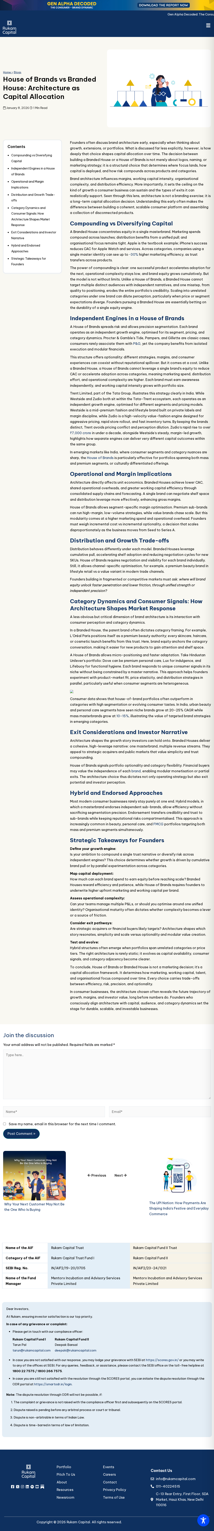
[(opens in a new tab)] (34, 1175)
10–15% (122, 716)
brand (136, 771)
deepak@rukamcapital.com (75, 1350)
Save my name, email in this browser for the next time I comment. (62, 1124)
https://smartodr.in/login (53, 1384)
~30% (133, 254)
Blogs (17, 72)
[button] (208, 25)
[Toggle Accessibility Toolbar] (203, 1520)
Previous (98, 1175)
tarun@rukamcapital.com (32, 1350)
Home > (8, 72)
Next (119, 1175)
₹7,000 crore (80, 433)
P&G (136, 343)
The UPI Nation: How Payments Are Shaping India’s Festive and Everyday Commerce (179, 1208)
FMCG (158, 824)
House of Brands (100, 458)
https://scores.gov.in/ (162, 1360)
